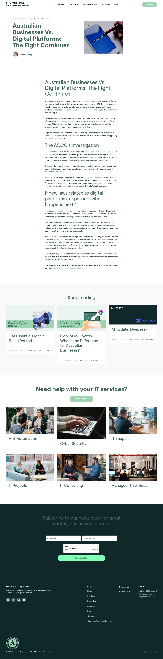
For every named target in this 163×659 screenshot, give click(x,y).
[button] (61, 4)
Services (61, 4)
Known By (153, 652)
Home (89, 591)
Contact (91, 616)
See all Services (81, 399)
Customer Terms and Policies (99, 621)
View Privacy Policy (46, 652)
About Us (105, 4)
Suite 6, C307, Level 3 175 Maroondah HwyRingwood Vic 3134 (147, 594)
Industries (74, 4)
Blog (116, 4)
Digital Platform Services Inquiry (98, 152)
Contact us (150, 4)
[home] (18, 4)
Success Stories (90, 4)
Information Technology (23, 19)
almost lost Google (85, 110)
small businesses (70, 121)
